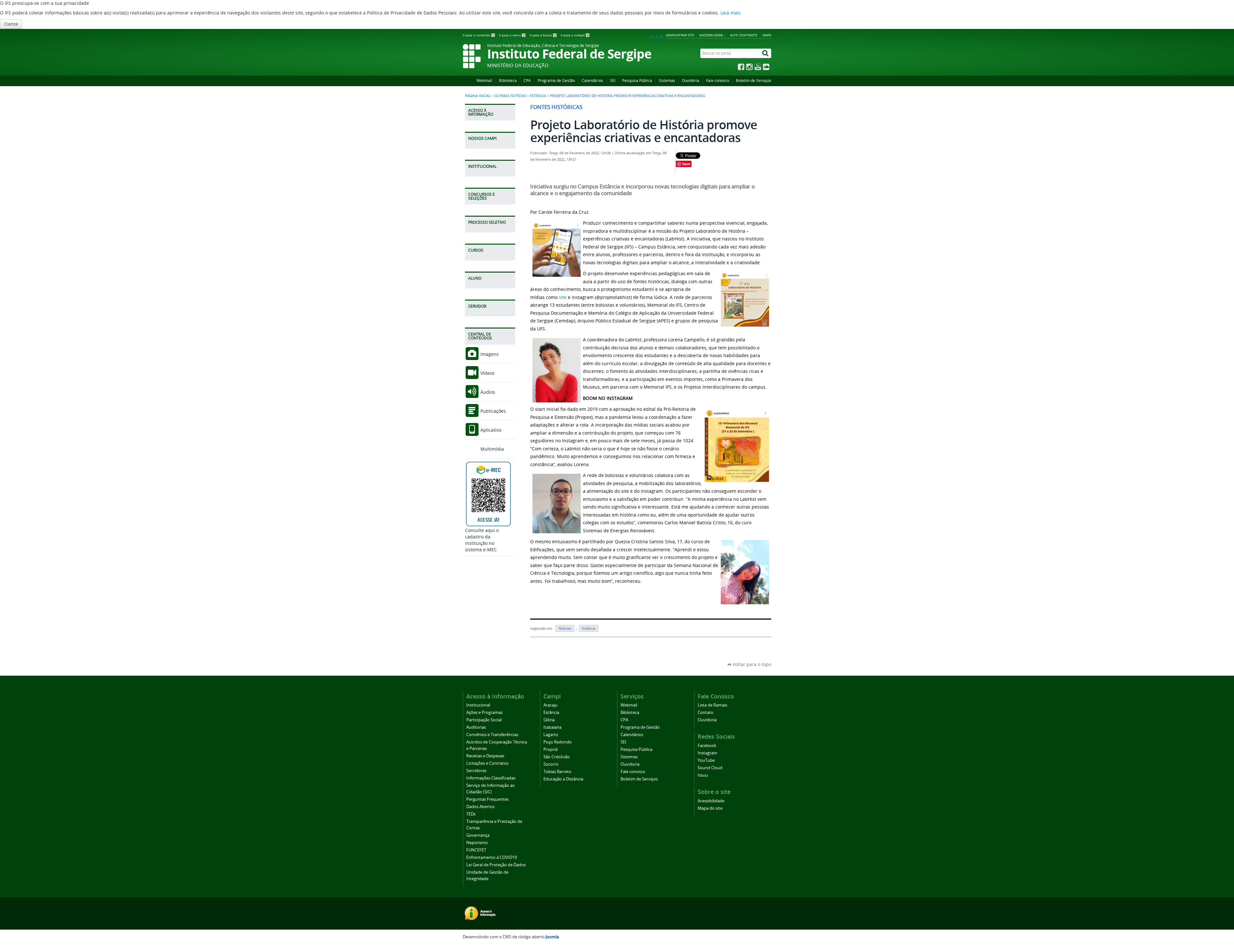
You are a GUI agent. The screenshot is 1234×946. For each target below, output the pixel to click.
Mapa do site (710, 808)
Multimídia (491, 449)
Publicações (492, 411)
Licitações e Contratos (487, 763)
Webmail (484, 80)
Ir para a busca (543, 35)
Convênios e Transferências (492, 734)
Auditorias (476, 727)
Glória (549, 720)
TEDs (471, 814)
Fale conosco (717, 80)
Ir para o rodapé (575, 35)
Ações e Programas (484, 712)
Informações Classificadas (490, 778)
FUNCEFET (476, 850)
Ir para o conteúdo (478, 35)
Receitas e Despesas (485, 756)
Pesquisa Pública (637, 80)
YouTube (706, 760)
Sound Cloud (710, 767)
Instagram (707, 753)
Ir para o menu (512, 35)
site (563, 297)
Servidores (476, 770)
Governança (477, 835)
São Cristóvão (556, 757)
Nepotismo (477, 842)
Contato (705, 712)
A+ (652, 36)
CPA (527, 80)
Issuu (703, 775)
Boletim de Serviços (753, 80)
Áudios (487, 392)
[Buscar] (765, 53)
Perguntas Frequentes (487, 799)
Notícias (565, 628)
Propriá (550, 749)
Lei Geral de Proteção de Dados (496, 865)
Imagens (489, 354)
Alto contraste (743, 35)
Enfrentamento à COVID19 (491, 857)
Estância (538, 96)
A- (662, 36)
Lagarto (550, 734)
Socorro (551, 764)
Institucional (478, 705)
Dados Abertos (480, 806)
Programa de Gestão (556, 80)
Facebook (707, 745)
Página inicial (478, 96)
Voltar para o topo (751, 664)
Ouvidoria (690, 80)
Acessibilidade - (712, 35)
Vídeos (487, 373)
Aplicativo (490, 430)
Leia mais (730, 13)
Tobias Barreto (557, 771)
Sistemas (667, 80)
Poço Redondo (557, 742)
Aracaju (550, 705)
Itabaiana (552, 727)
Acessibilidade (711, 801)
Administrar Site (680, 35)
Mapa (767, 35)
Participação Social (484, 720)
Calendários (592, 80)
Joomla (552, 937)
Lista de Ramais (712, 705)
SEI (612, 80)
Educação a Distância (563, 779)
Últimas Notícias (510, 96)
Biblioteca (508, 80)
